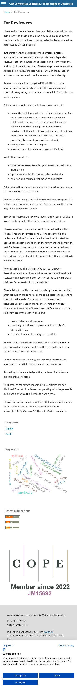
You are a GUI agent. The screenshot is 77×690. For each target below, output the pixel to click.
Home (7, 11)
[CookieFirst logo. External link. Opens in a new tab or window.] (4, 649)
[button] (9, 645)
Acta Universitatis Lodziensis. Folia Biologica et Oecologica (41, 3)
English (9, 428)
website (48, 631)
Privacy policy (66, 645)
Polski (8, 433)
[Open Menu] (3, 3)
